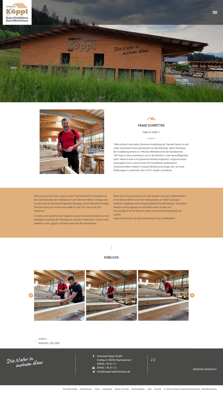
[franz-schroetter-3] (111, 295)
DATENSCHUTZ (210, 369)
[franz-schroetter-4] (59, 295)
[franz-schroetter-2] (163, 295)
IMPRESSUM (198, 369)
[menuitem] (70, 389)
